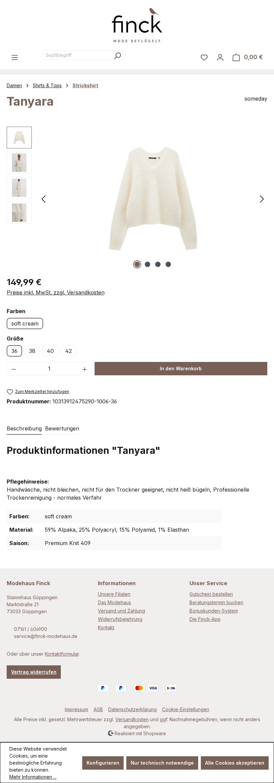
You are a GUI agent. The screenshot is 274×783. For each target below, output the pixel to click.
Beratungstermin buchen (216, 602)
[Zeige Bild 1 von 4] (137, 264)
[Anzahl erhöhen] (85, 368)
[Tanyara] (153, 198)
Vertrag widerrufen (33, 672)
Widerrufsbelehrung (120, 619)
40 (50, 351)
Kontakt (106, 627)
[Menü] (15, 57)
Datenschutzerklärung (132, 709)
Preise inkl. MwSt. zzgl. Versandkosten (56, 292)
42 (68, 351)
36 (14, 351)
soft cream (24, 323)
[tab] (24, 429)
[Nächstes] (262, 198)
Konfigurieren (103, 763)
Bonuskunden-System (213, 611)
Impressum (76, 709)
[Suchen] (117, 55)
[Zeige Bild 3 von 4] (158, 264)
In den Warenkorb (181, 368)
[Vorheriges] (43, 198)
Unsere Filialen (114, 594)
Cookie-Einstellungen (185, 709)
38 (32, 351)
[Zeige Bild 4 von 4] (168, 264)
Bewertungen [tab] (62, 428)
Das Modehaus (114, 602)
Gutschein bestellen (211, 594)
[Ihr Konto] (220, 57)
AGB (98, 709)
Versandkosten (132, 719)
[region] (137, 198)
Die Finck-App (205, 619)
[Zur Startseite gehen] (137, 25)
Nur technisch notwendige (162, 763)
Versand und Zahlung (121, 611)
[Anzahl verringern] (14, 368)
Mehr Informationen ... (32, 777)
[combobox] (76, 55)
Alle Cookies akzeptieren (234, 763)
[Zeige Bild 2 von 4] (147, 264)
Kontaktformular (62, 654)
